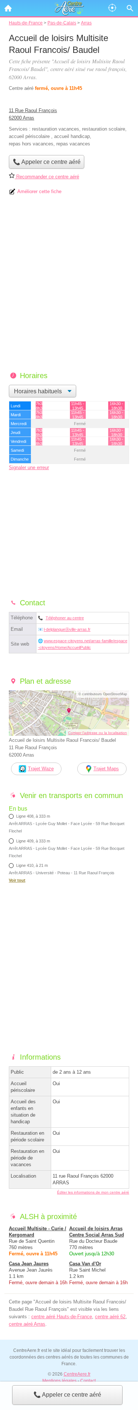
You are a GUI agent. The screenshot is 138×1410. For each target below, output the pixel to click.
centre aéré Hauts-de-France (61, 1316)
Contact (88, 1380)
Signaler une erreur (29, 467)
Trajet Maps (106, 768)
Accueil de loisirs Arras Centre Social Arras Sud (96, 1232)
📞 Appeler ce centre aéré (67, 1395)
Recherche (130, 8)
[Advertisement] (69, 285)
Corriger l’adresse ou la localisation (97, 733)
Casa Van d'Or (85, 1263)
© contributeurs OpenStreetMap (102, 694)
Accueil (8, 8)
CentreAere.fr (77, 1374)
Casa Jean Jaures (29, 1263)
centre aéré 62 (110, 1316)
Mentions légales (59, 1380)
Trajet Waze (41, 768)
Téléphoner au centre (65, 618)
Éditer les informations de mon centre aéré (93, 1192)
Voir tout (17, 880)
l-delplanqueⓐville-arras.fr (67, 629)
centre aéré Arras (27, 1324)
